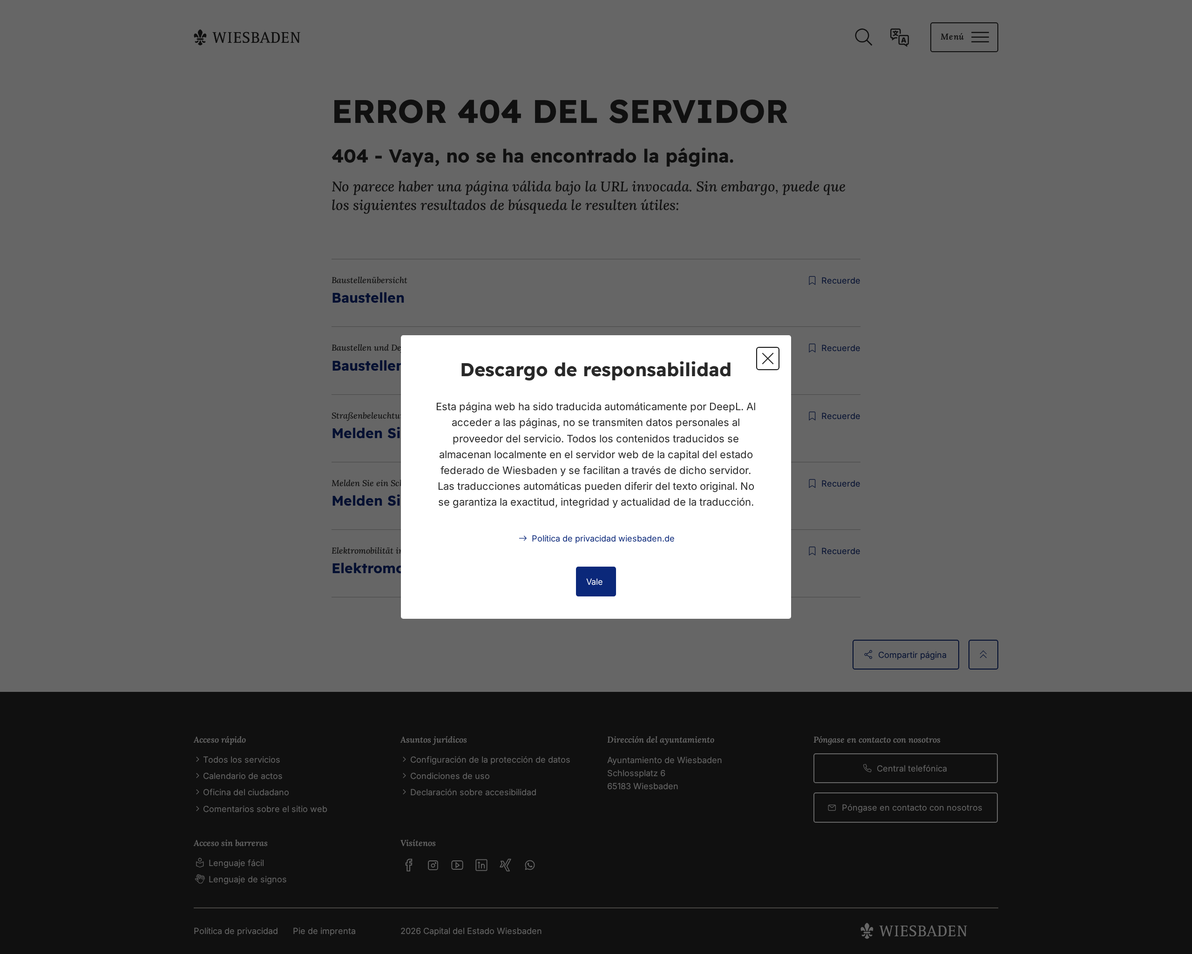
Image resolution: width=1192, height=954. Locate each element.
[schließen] (768, 358)
